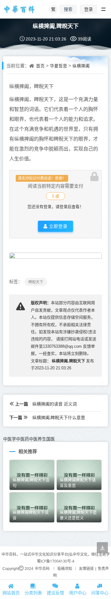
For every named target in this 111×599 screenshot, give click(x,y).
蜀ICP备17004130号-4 (55, 561)
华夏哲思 (58, 66)
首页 (40, 66)
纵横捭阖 (81, 66)
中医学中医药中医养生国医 (29, 439)
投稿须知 (64, 568)
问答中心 (100, 593)
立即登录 (57, 226)
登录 (88, 9)
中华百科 (42, 568)
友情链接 (86, 568)
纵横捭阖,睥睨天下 (56, 26)
